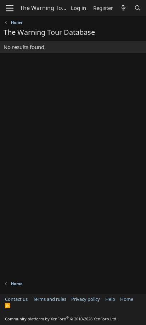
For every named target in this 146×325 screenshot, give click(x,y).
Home (126, 299)
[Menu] (9, 8)
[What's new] (123, 8)
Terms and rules (49, 299)
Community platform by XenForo (61, 318)
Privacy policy (85, 299)
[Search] (138, 8)
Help (110, 299)
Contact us (16, 299)
